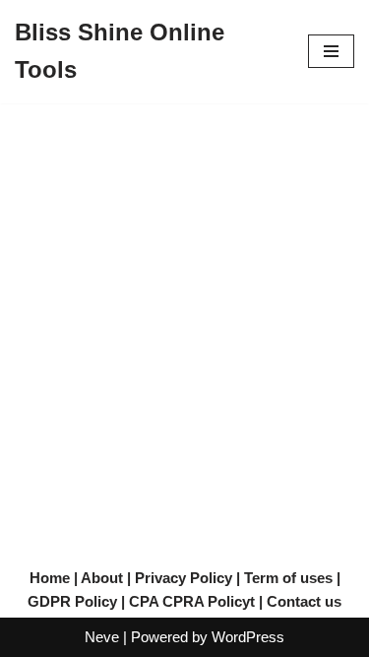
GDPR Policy (72, 601)
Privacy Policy (183, 577)
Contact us (304, 601)
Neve (102, 636)
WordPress (248, 636)
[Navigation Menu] (331, 51)
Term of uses (288, 577)
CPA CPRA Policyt (192, 601)
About (102, 577)
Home (50, 577)
